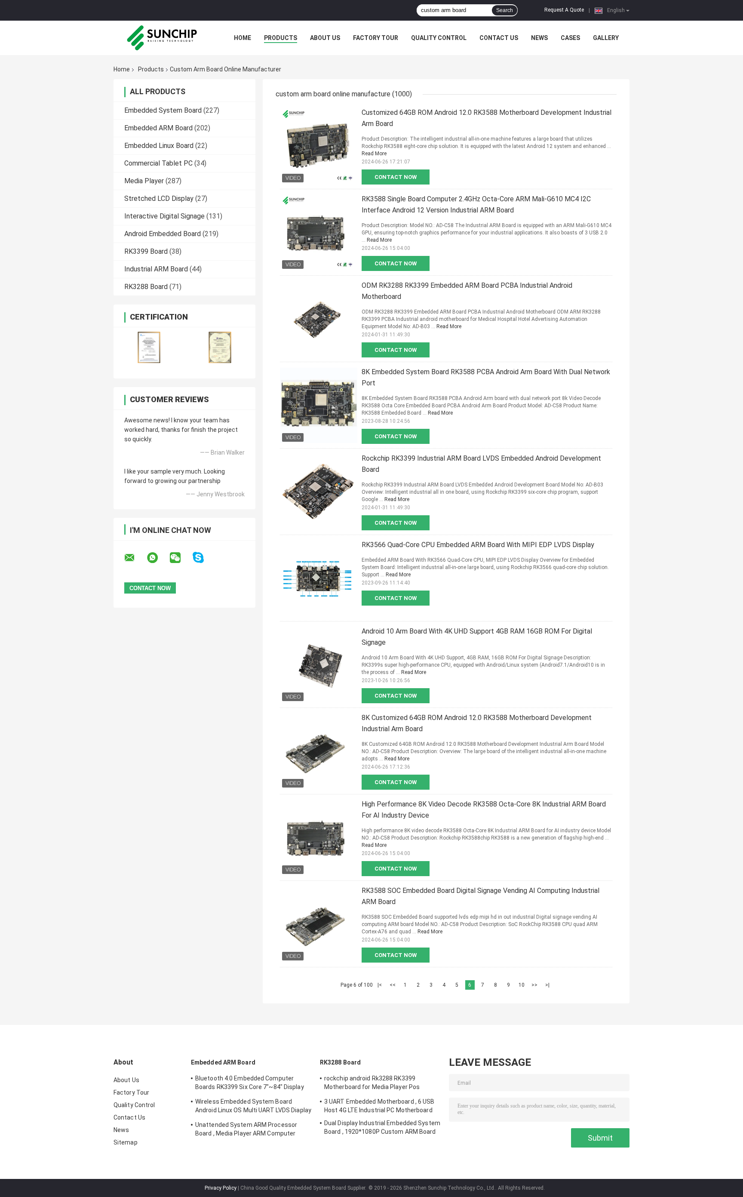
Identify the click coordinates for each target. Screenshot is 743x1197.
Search (504, 10)
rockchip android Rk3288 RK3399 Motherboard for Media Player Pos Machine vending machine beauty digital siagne (380, 1084)
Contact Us (498, 37)
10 (522, 985)
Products (280, 37)
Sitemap (126, 1142)
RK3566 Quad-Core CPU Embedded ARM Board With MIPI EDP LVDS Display (478, 545)
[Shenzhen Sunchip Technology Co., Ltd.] (161, 38)
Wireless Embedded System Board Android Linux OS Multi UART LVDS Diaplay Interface (253, 1107)
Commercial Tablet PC (158, 163)
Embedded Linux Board (158, 146)
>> (534, 985)
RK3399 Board (146, 251)
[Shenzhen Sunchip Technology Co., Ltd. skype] (204, 557)
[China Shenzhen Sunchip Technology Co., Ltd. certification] (149, 347)
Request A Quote (564, 10)
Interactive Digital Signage (164, 216)
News (539, 37)
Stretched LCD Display (158, 198)
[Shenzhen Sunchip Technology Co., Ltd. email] (135, 558)
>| (547, 985)
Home (242, 37)
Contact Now (396, 177)
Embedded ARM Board (158, 128)
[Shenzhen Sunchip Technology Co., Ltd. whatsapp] (158, 558)
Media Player (144, 181)
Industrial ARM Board (156, 269)
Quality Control (439, 37)
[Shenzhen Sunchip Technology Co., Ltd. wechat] (180, 558)
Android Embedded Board (162, 234)
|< (380, 985)
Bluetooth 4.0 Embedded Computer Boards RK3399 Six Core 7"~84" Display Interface (249, 1084)
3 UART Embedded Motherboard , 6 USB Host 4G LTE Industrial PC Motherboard (379, 1106)
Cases (570, 37)
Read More (374, 154)
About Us (325, 37)
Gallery (606, 37)
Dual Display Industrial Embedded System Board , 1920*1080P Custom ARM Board (382, 1127)
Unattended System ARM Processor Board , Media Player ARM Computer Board (246, 1130)
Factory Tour (375, 37)
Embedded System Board (163, 110)
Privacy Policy (220, 1188)
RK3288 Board (146, 287)
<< (393, 985)
